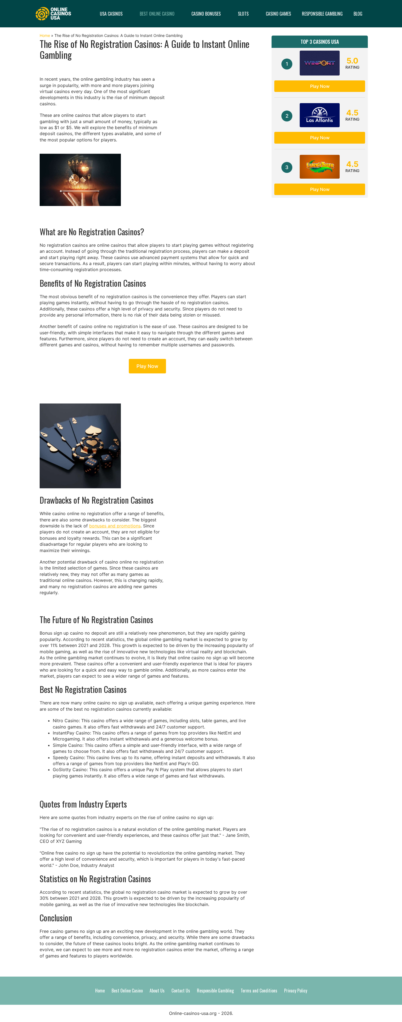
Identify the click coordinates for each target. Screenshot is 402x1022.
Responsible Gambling (322, 13)
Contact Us (180, 990)
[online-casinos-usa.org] (53, 13)
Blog (358, 13)
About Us (157, 990)
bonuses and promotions (115, 526)
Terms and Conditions (259, 990)
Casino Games (278, 13)
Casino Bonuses (206, 13)
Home (45, 35)
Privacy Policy (295, 990)
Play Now (147, 366)
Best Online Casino (157, 13)
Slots (243, 13)
